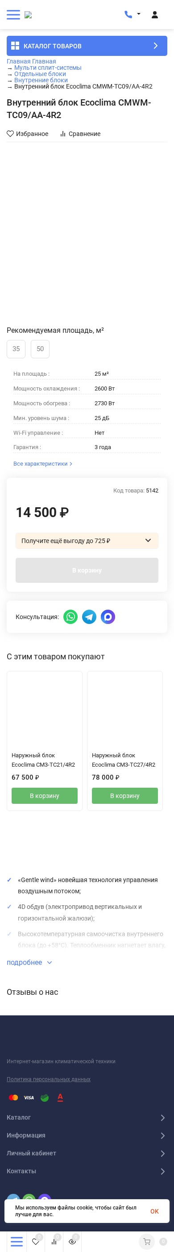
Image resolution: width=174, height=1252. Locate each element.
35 (16, 349)
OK (154, 1211)
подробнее (25, 962)
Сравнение (84, 133)
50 (40, 349)
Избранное (32, 133)
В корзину (87, 570)
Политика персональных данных (49, 1079)
